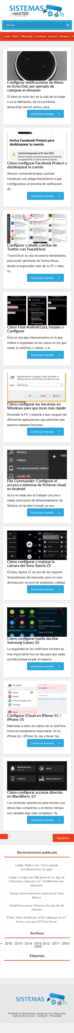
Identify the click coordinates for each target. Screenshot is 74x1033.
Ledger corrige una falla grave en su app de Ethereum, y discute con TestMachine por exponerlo (36, 881)
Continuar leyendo (42, 113)
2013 (38, 943)
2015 (18, 943)
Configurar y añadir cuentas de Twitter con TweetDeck (32, 247)
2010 (65, 943)
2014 (28, 943)
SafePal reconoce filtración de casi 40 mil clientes (36, 907)
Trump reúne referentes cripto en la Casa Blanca (36, 895)
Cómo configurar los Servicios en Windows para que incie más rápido (36, 406)
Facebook (40, 36)
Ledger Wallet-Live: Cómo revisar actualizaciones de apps (36, 867)
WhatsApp (27, 36)
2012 (46, 943)
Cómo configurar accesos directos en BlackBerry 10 (35, 794)
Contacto (42, 1016)
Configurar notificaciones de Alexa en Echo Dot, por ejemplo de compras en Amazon (35, 86)
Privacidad (55, 1016)
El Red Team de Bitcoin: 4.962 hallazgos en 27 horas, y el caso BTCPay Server (36, 919)
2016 (8, 943)
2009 (38, 947)
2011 (55, 943)
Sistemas (36, 11)
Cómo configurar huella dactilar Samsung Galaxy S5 (32, 641)
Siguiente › (63, 838)
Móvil (16, 36)
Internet (52, 36)
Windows (64, 36)
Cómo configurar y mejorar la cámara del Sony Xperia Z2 (30, 564)
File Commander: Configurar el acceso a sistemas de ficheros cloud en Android (36, 485)
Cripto (7, 36)
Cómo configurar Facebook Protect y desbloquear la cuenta (37, 165)
